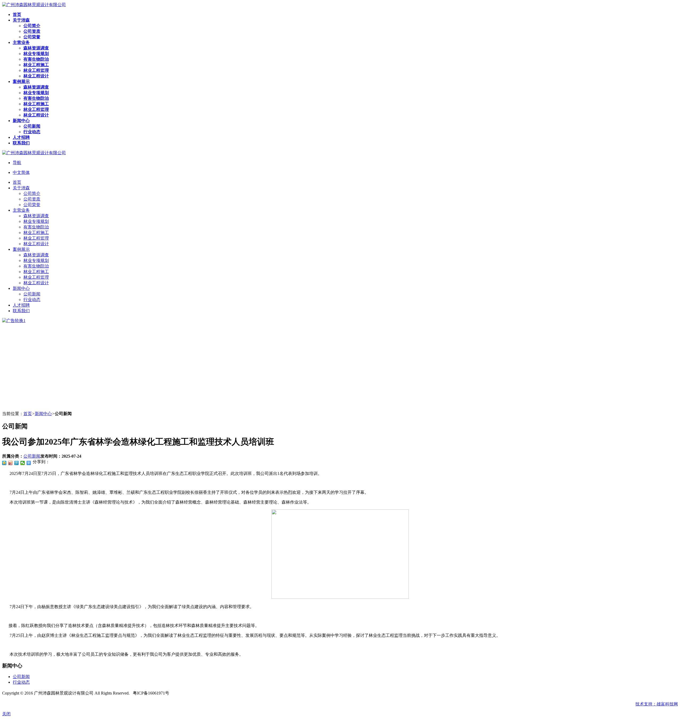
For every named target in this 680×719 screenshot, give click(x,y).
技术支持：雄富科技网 (656, 704)
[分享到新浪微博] (10, 463)
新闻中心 (43, 413)
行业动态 (21, 682)
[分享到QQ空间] (4, 463)
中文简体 (21, 172)
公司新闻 (31, 456)
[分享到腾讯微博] (16, 463)
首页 (27, 413)
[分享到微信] (22, 463)
